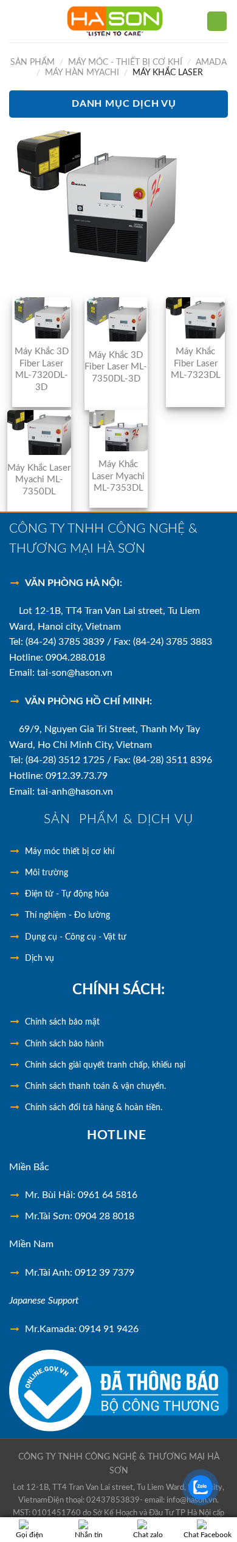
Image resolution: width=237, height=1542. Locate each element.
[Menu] (16, 21)
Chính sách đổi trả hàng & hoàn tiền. (93, 1107)
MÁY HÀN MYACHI (82, 73)
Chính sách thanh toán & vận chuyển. (95, 1086)
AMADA (211, 62)
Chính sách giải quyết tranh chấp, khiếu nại (105, 1065)
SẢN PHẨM (32, 62)
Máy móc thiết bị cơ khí (69, 851)
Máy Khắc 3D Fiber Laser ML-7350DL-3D (115, 367)
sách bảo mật (62, 1022)
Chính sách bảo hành (64, 1044)
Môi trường (46, 873)
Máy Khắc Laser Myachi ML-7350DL (38, 479)
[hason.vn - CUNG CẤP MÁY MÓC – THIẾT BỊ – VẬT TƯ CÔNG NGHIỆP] (115, 21)
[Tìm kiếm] (217, 22)
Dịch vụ (39, 958)
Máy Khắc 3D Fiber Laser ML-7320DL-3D (42, 369)
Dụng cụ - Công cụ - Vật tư (75, 937)
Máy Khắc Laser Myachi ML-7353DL (118, 476)
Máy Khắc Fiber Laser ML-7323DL (196, 363)
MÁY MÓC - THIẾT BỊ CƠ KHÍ (125, 62)
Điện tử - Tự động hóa (67, 894)
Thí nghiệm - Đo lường (67, 915)
